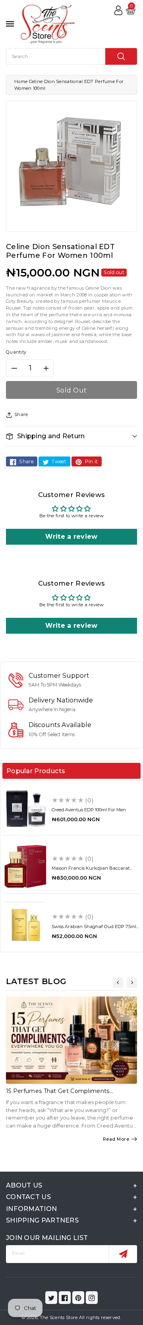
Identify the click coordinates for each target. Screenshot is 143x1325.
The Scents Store (59, 1317)
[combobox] (71, 56)
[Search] (121, 56)
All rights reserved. (100, 1317)
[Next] (132, 982)
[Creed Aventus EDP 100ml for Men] (25, 808)
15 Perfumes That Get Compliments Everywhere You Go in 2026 (58, 1094)
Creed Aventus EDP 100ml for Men (89, 809)
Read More (116, 1139)
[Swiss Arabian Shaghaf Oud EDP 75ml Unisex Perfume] (25, 925)
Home (20, 81)
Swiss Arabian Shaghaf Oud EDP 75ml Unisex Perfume (94, 929)
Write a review (71, 536)
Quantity (16, 352)
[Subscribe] (123, 1254)
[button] (71, 436)
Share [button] (21, 414)
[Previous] (118, 982)
